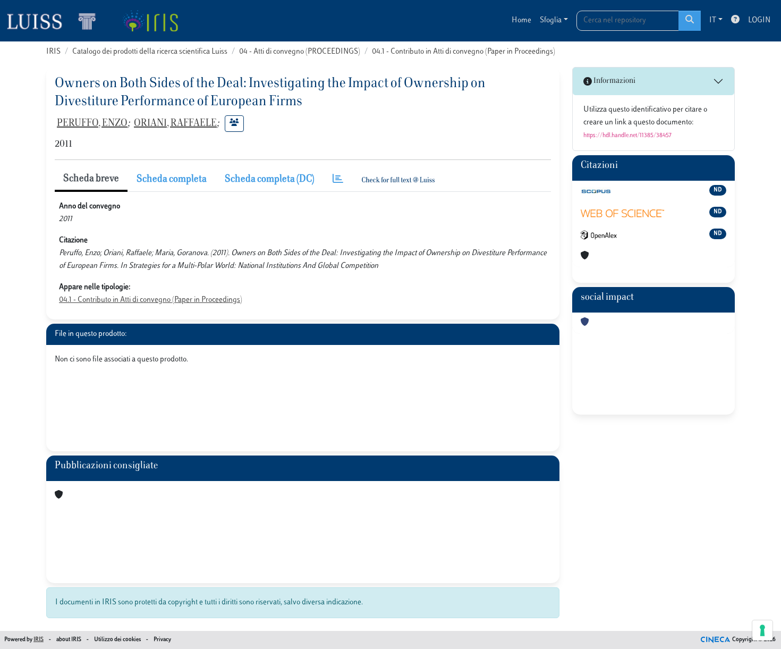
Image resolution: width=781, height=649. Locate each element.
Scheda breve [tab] (91, 179)
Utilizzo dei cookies (117, 640)
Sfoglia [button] (551, 20)
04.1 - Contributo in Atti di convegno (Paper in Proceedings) (463, 52)
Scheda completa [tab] (172, 179)
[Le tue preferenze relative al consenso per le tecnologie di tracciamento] (762, 630)
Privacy (162, 640)
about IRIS (68, 640)
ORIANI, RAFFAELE (175, 124)
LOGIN (759, 20)
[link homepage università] (150, 20)
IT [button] (712, 20)
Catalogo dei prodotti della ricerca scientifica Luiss (149, 52)
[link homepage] (55, 20)
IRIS (53, 52)
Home (521, 20)
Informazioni (613, 81)
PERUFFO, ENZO (92, 124)
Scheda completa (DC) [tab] (270, 179)
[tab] (338, 179)
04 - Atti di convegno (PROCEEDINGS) (299, 52)
